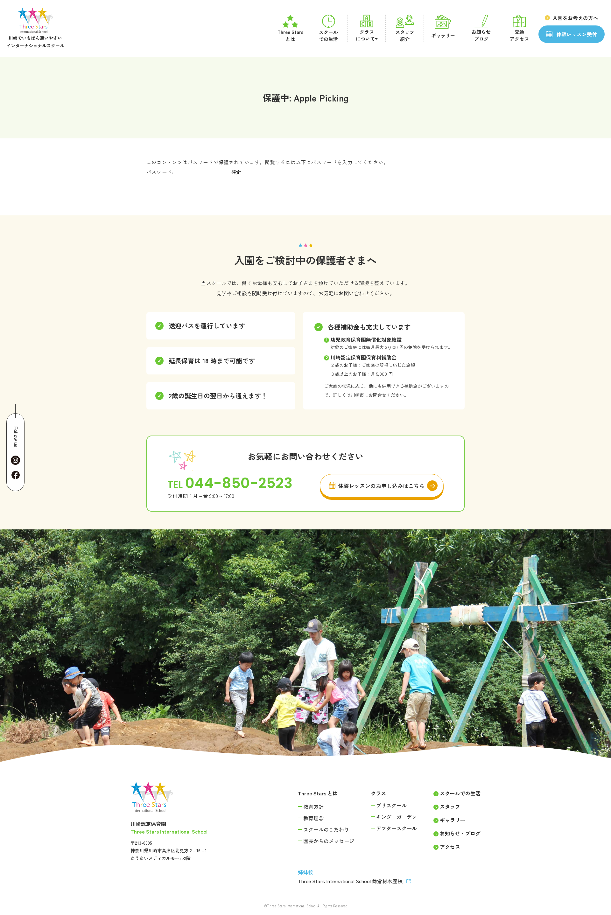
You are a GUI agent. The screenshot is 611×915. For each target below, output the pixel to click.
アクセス (450, 846)
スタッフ (450, 806)
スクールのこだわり (326, 829)
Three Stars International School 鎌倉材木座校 (351, 881)
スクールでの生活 (460, 793)
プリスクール (391, 805)
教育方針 (313, 806)
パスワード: (160, 172)
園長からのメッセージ (328, 841)
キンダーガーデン (396, 817)
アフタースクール (396, 828)
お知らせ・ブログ (460, 833)
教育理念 (313, 818)
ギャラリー (452, 820)
